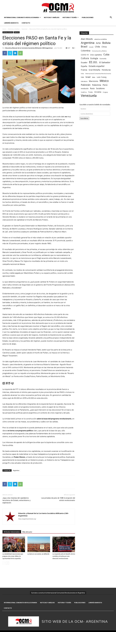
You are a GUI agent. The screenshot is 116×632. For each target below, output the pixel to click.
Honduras (106, 70)
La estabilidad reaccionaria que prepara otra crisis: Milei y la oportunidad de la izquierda (12, 556)
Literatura (84, 81)
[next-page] (7, 563)
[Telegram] (15, 53)
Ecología (94, 58)
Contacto (26, 23)
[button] (111, 18)
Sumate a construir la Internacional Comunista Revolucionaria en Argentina (58, 593)
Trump (90, 92)
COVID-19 (84, 55)
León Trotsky (101, 77)
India (82, 73)
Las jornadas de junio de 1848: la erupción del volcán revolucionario (58, 499)
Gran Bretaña (94, 70)
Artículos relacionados (12, 532)
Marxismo (93, 81)
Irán (82, 77)
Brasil (84, 46)
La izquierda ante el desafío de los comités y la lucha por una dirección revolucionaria (63, 556)
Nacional (24, 29)
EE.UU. (93, 62)
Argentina (16, 470)
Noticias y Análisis (51, 17)
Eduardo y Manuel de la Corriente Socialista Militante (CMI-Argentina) (29, 48)
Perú (105, 85)
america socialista (100, 39)
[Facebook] (4, 53)
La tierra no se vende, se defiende (38, 554)
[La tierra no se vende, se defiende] (38, 544)
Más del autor (27, 532)
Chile (97, 46)
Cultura (85, 58)
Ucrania (97, 92)
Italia (93, 77)
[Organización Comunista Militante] (58, 7)
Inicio (4, 29)
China (104, 47)
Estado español (96, 66)
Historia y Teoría (70, 17)
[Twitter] (10, 53)
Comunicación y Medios (99, 51)
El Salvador (104, 62)
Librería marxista (11, 23)
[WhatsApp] (20, 53)
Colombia (85, 50)
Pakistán (86, 85)
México (104, 81)
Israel (88, 77)
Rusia (92, 88)
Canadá (91, 47)
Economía (103, 59)
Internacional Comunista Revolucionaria (21, 17)
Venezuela (89, 95)
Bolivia (106, 43)
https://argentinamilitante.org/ (27, 519)
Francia (84, 70)
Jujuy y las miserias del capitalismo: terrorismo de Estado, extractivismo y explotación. (16, 500)
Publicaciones (87, 17)
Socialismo (100, 88)
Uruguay (105, 92)
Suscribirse (84, 118)
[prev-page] (3, 563)
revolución (84, 88)
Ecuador (84, 62)
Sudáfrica (84, 92)
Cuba (106, 54)
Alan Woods (87, 39)
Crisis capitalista (96, 55)
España (84, 66)
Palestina (96, 85)
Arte (98, 43)
